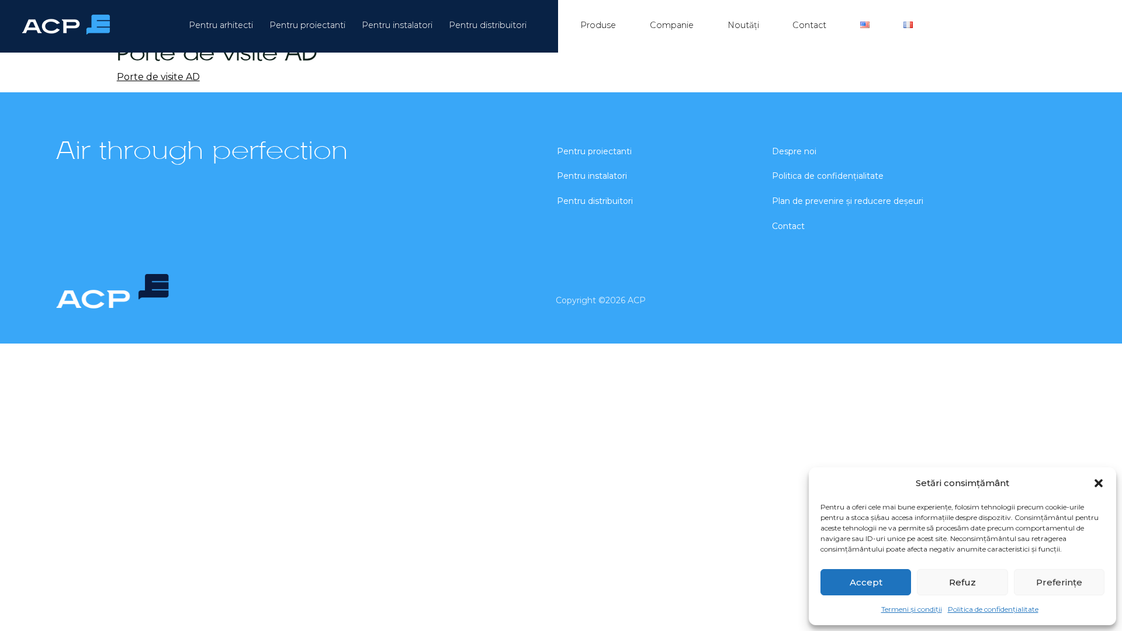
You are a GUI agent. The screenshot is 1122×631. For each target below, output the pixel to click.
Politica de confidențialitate (993, 609)
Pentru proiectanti (307, 25)
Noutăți (743, 25)
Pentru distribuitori (488, 25)
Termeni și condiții (911, 609)
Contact (809, 25)
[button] (1098, 483)
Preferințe (1059, 582)
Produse (598, 25)
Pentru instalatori (397, 25)
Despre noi (794, 151)
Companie (672, 25)
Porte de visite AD (158, 76)
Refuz (962, 582)
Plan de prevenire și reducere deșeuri (847, 201)
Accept (866, 582)
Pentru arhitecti (221, 25)
